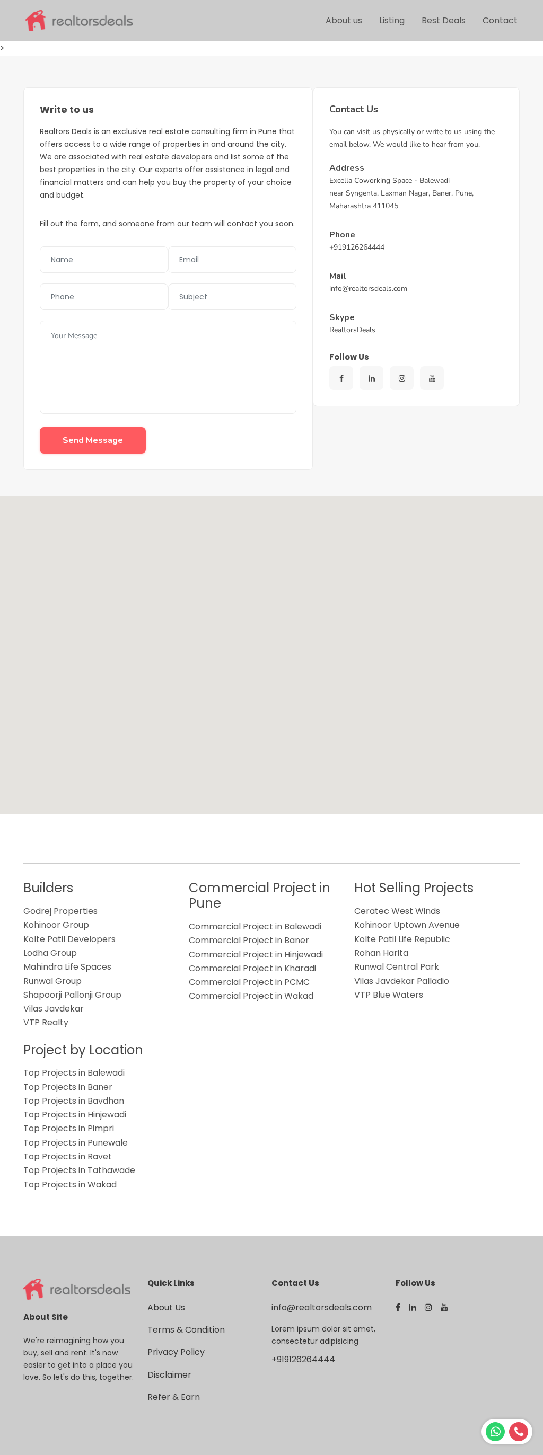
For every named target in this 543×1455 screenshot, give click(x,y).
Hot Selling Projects (414, 888)
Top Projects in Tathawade (79, 1170)
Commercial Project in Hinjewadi (256, 954)
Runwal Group (52, 981)
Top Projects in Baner (67, 1087)
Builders (48, 888)
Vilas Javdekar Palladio (401, 981)
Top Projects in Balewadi (74, 1073)
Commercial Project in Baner (249, 940)
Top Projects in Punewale (75, 1143)
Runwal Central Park (396, 967)
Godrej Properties (60, 911)
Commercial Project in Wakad (251, 996)
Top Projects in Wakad (70, 1184)
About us (344, 20)
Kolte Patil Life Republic (402, 939)
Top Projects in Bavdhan (73, 1101)
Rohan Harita (381, 953)
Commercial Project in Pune (259, 895)
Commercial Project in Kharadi (252, 968)
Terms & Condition (186, 1330)
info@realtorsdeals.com (322, 1307)
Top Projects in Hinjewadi (74, 1114)
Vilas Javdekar (53, 1008)
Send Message (93, 440)
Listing (392, 20)
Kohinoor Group (56, 925)
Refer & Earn (173, 1397)
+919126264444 (303, 1359)
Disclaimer (169, 1375)
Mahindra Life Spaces (67, 967)
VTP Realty (45, 1022)
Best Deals (444, 20)
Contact (500, 20)
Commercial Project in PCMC (249, 982)
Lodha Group (50, 953)
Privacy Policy (176, 1352)
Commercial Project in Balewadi (255, 926)
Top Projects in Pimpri (68, 1128)
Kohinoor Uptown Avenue (407, 925)
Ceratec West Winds (397, 911)
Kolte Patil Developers (69, 939)
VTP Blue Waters (388, 995)
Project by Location (83, 1050)
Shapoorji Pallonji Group (72, 995)
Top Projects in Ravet (67, 1156)
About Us (166, 1307)
